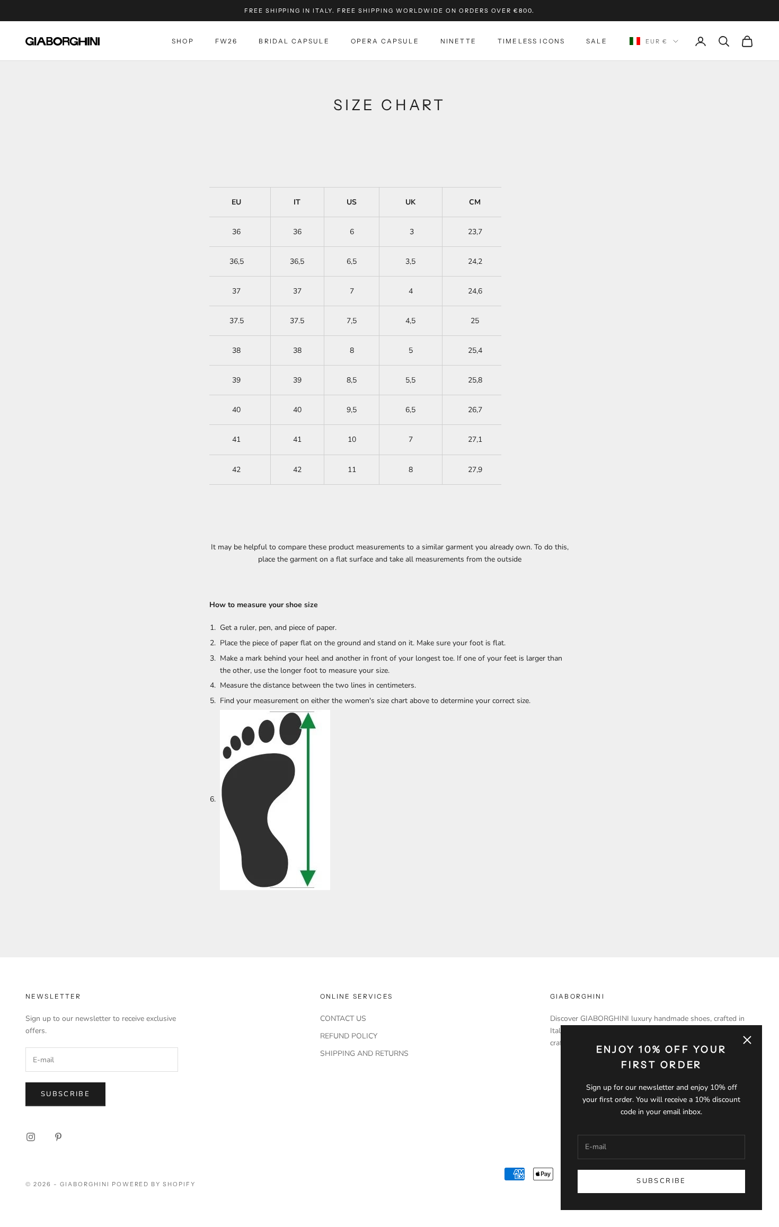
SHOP (183, 41)
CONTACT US (343, 1018)
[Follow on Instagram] (30, 1137)
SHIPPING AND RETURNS (364, 1053)
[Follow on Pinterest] (58, 1137)
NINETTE (458, 41)
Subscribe (661, 1181)
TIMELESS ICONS (531, 41)
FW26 (226, 41)
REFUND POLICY (348, 1036)
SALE (596, 41)
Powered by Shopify (154, 1184)
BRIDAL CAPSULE (294, 41)
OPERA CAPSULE (385, 41)
